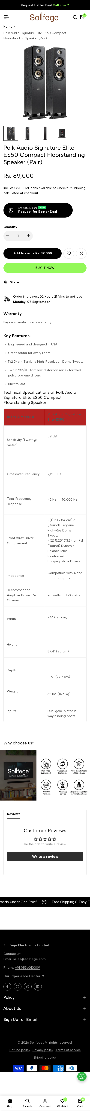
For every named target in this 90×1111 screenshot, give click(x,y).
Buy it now (45, 268)
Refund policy (19, 1050)
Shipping (79, 188)
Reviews (13, 814)
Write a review (45, 856)
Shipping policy (45, 1057)
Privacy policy (43, 1050)
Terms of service (68, 1050)
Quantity (10, 227)
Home (7, 27)
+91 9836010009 (27, 968)
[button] (68, 253)
